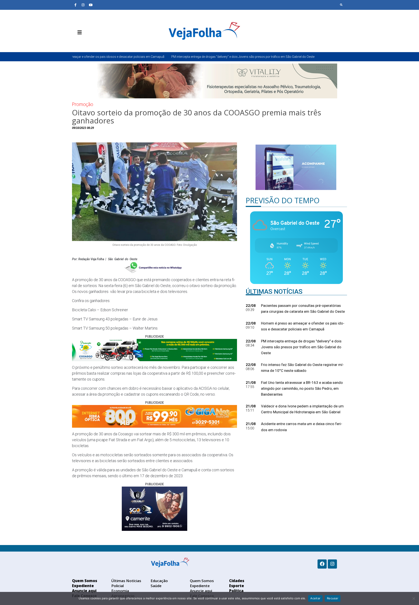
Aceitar (315, 598)
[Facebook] (322, 564)
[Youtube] (90, 5)
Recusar (332, 598)
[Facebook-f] (75, 5)
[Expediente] (82, 42)
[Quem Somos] (75, 42)
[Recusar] (413, 598)
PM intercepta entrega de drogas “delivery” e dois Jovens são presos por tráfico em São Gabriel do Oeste (189, 56)
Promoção (82, 104)
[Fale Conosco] (95, 42)
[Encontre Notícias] (341, 5)
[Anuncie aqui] (88, 42)
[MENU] (78, 32)
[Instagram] (83, 5)
